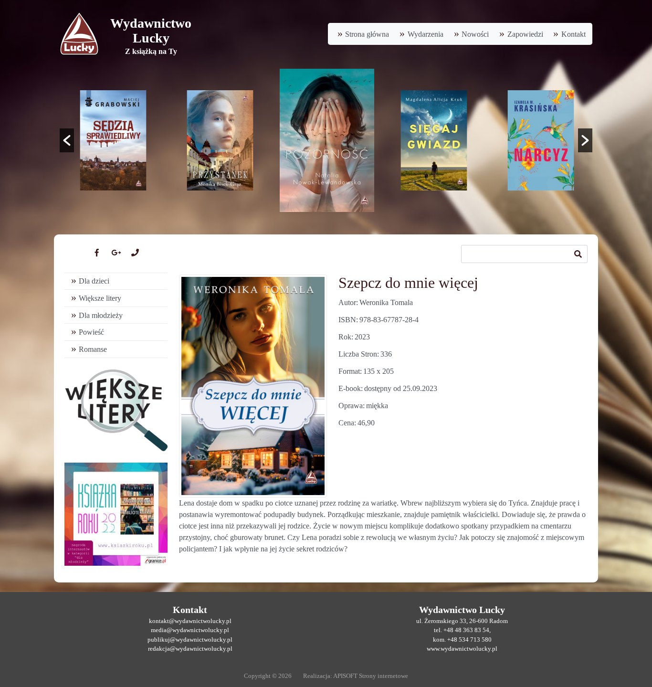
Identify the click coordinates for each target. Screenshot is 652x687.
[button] (67, 140)
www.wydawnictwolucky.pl (462, 648)
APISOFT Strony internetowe (370, 676)
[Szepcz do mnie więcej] (253, 386)
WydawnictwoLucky (150, 30)
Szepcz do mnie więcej (408, 282)
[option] (113, 140)
